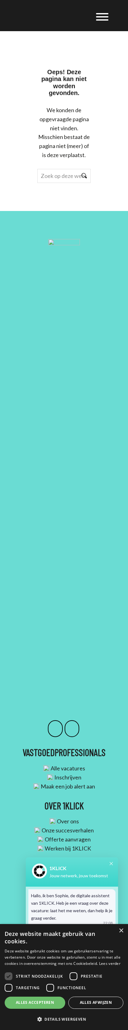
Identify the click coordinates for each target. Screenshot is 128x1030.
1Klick (48, 12)
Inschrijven (67, 777)
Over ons (68, 821)
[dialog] (64, 977)
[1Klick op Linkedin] (72, 728)
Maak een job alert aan (68, 786)
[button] (64, 1019)
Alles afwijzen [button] (96, 1002)
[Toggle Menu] (102, 17)
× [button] (121, 930)
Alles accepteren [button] (35, 1002)
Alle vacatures (68, 768)
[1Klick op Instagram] (55, 728)
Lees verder (110, 963)
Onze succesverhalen (68, 830)
